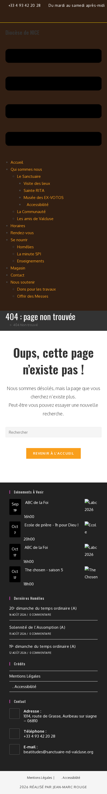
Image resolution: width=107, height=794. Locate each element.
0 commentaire (40, 614)
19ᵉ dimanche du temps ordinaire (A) (42, 646)
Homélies (25, 246)
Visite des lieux (37, 183)
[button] (53, 98)
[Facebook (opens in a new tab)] (44, 13)
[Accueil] (6, 325)
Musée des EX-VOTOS (44, 197)
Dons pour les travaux (36, 289)
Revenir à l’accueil (53, 453)
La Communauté (31, 211)
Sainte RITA (34, 190)
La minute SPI (29, 253)
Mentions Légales (25, 676)
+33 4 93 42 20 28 (25, 5)
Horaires (18, 225)
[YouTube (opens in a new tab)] (65, 13)
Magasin (18, 268)
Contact (17, 275)
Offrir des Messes (32, 296)
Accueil (17, 162)
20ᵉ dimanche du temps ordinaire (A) (43, 608)
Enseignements (30, 260)
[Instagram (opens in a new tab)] (56, 13)
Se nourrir (19, 239)
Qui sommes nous (26, 169)
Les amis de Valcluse (35, 218)
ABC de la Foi (36, 502)
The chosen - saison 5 (44, 569)
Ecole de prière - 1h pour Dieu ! (51, 524)
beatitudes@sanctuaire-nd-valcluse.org (58, 751)
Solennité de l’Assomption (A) (37, 627)
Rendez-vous (22, 232)
